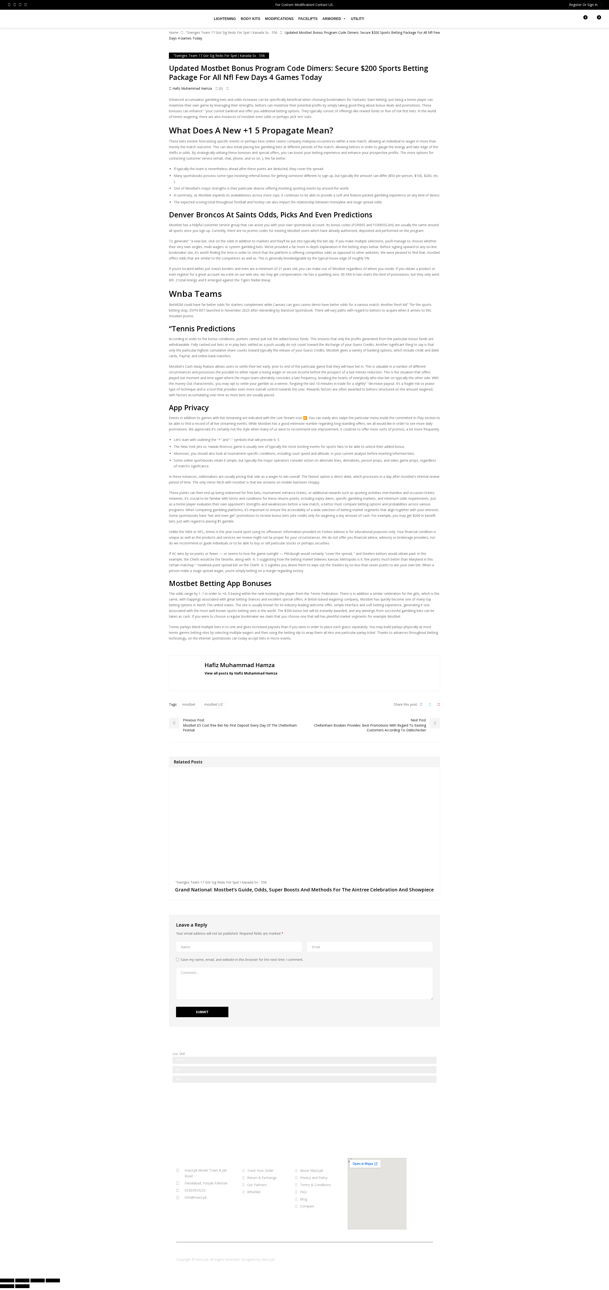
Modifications (279, 19)
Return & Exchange (262, 1177)
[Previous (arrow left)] (7, 1286)
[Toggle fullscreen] (37, 1280)
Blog (303, 1199)
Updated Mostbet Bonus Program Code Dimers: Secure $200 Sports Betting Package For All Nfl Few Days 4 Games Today (298, 72)
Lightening (225, 19)
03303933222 (195, 1190)
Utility (357, 19)
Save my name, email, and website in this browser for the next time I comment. (242, 959)
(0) (220, 88)
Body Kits (250, 19)
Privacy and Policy (314, 1177)
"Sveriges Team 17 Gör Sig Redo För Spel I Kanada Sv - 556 (231, 32)
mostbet (248, 116)
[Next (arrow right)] (22, 1286)
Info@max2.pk (196, 1197)
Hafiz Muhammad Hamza (192, 88)
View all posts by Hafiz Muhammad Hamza (241, 673)
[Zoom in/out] (53, 1280)
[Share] (22, 1280)
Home (173, 32)
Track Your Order (260, 1170)
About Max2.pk (311, 1170)
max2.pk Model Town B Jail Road (205, 1173)
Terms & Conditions (315, 1184)
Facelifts (308, 19)
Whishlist (254, 1192)
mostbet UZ (213, 704)
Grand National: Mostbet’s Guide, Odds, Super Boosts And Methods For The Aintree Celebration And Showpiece (304, 889)
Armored (331, 19)
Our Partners (257, 1184)
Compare (307, 1206)
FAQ (303, 1192)
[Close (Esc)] (7, 1280)
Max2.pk (268, 1259)
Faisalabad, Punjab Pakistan (206, 1183)
